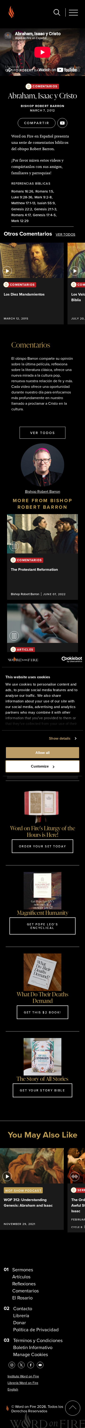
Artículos (21, 1276)
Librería (21, 1315)
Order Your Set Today (42, 846)
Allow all (42, 753)
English (13, 1389)
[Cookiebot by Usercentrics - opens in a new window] (62, 660)
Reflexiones (24, 1283)
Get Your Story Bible (42, 1090)
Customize (40, 766)
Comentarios (45, 86)
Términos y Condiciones (38, 1340)
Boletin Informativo (32, 1347)
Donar (19, 1322)
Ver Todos (65, 234)
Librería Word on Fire (23, 1382)
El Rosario (22, 1297)
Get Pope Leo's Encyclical (42, 926)
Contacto (22, 1308)
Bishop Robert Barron (42, 106)
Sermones (22, 1269)
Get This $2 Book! (42, 1012)
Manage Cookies (30, 1354)
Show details (59, 738)
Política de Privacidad (36, 1329)
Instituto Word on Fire (23, 1376)
